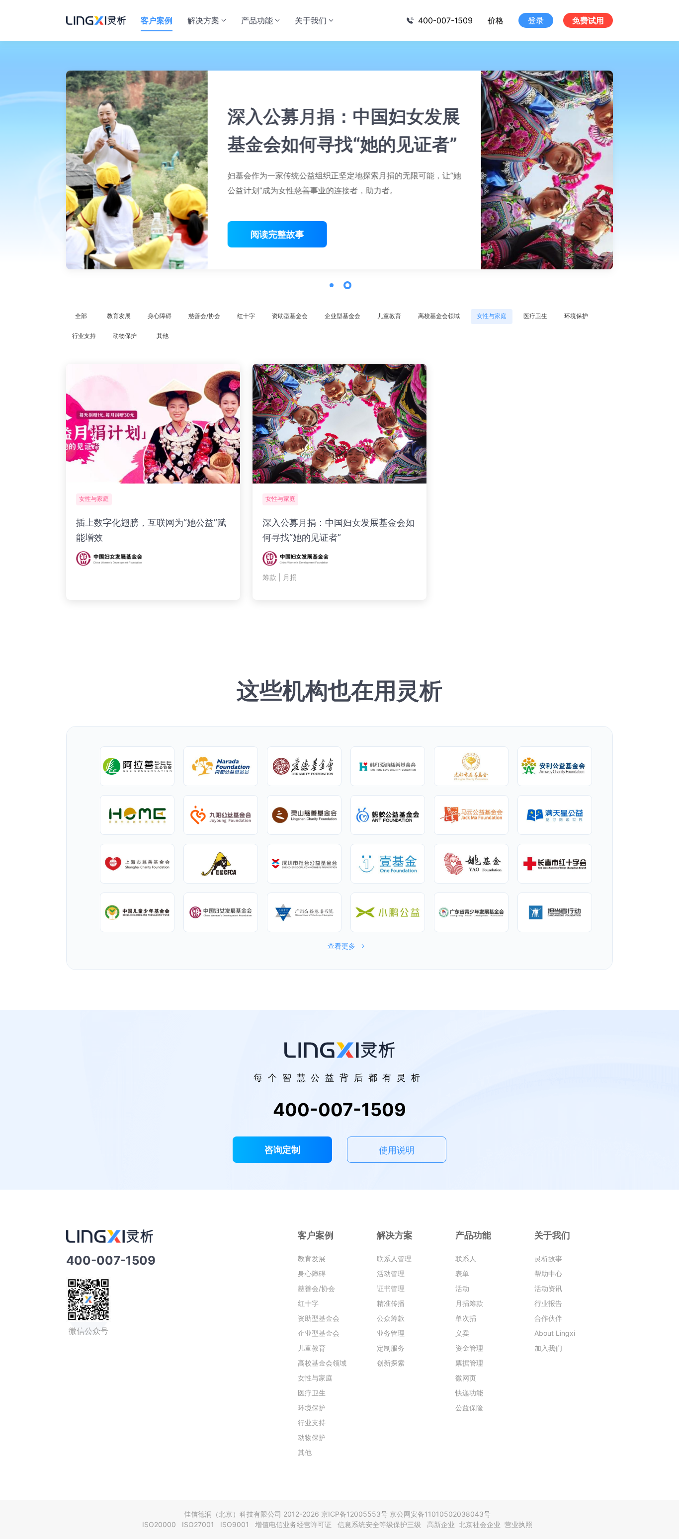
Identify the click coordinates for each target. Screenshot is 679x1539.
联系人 (465, 1258)
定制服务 (391, 1348)
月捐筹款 (469, 1303)
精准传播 (391, 1303)
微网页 (465, 1378)
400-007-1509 (445, 20)
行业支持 (84, 335)
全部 (81, 316)
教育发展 (119, 316)
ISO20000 (161, 1524)
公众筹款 (391, 1318)
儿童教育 (389, 316)
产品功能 (257, 20)
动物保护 (125, 335)
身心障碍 (159, 316)
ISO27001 (200, 1524)
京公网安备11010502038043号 (440, 1514)
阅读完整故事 (136, 234)
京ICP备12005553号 (354, 1514)
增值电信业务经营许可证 (295, 1524)
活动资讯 (548, 1288)
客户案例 (156, 20)
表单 (462, 1273)
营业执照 (518, 1524)
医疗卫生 (535, 316)
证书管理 (391, 1288)
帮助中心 (548, 1273)
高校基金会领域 (439, 316)
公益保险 (469, 1407)
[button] (332, 285)
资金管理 (469, 1348)
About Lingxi (554, 1333)
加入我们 (548, 1348)
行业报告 (548, 1303)
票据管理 (469, 1363)
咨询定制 (282, 1149)
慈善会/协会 (204, 316)
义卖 (462, 1333)
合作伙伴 (548, 1318)
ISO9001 (236, 1524)
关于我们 (311, 20)
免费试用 (588, 20)
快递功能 (469, 1392)
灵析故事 (548, 1258)
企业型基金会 (342, 316)
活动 (462, 1288)
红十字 (246, 316)
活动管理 (391, 1273)
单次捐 (465, 1318)
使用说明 (397, 1150)
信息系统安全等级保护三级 (381, 1524)
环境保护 (576, 316)
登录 (536, 20)
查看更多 (341, 946)
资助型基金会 (290, 316)
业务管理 (391, 1333)
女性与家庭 (492, 316)
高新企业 (442, 1524)
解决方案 (203, 20)
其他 (163, 335)
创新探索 (391, 1363)
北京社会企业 (481, 1524)
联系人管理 (394, 1258)
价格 (496, 20)
